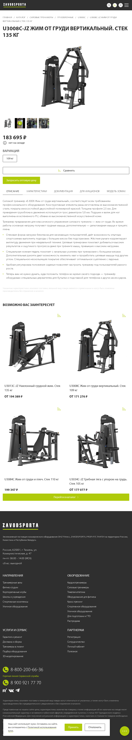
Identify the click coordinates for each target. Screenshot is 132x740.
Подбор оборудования (15, 651)
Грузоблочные (65, 17)
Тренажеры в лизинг (13, 646)
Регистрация (73, 637)
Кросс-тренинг (74, 601)
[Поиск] (109, 5)
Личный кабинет (75, 646)
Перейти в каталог (65, 497)
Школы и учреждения (14, 597)
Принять (73, 727)
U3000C (82, 17)
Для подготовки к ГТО (78, 616)
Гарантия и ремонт (12, 637)
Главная (8, 17)
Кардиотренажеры (77, 582)
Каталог (21, 17)
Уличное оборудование (15, 606)
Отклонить (94, 727)
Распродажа (73, 621)
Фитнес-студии (10, 587)
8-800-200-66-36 (27, 669)
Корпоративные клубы (14, 592)
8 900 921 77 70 (26, 682)
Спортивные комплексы (15, 601)
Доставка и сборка (12, 642)
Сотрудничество (76, 642)
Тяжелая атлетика (76, 592)
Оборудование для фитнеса (81, 597)
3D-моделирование (13, 656)
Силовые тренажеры (42, 17)
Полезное (72, 651)
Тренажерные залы (12, 582)
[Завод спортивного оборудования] (14, 5)
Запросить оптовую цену (21, 180)
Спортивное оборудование (81, 606)
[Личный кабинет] (121, 5)
